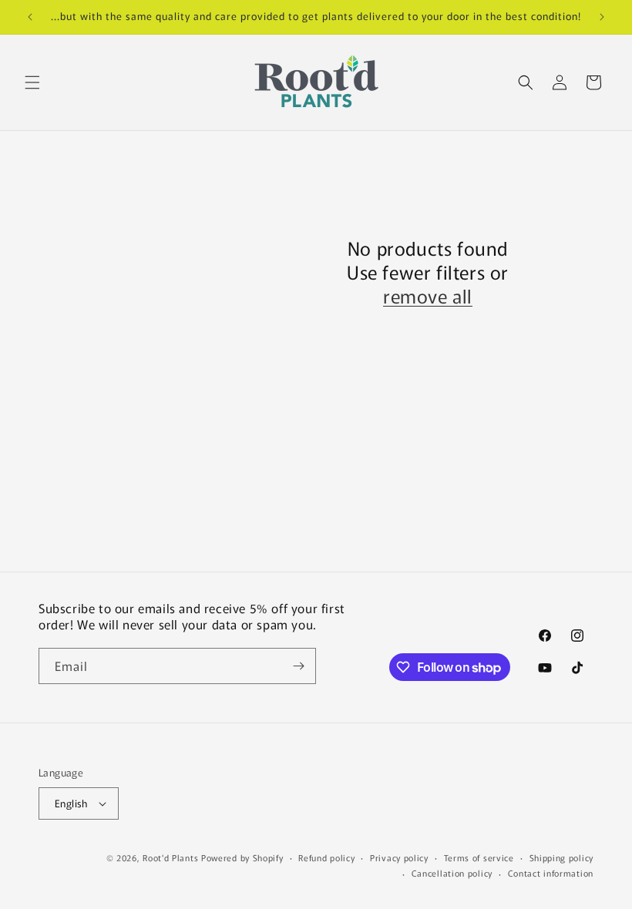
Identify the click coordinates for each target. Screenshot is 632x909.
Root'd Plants (170, 857)
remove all (427, 295)
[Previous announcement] (30, 17)
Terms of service (479, 857)
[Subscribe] (298, 666)
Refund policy (326, 857)
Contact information (550, 873)
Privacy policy (399, 857)
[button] (32, 82)
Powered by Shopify (242, 857)
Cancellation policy (452, 873)
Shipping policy (561, 857)
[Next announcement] (602, 17)
